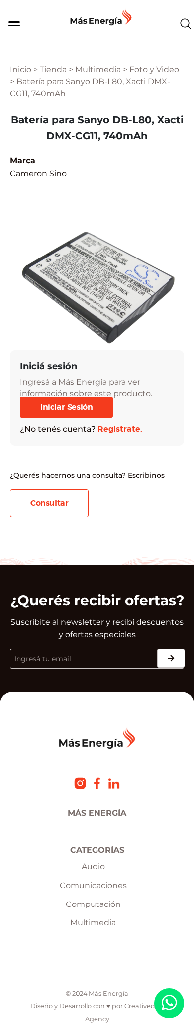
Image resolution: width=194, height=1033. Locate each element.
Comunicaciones (93, 885)
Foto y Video (154, 69)
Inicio (20, 69)
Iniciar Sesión (66, 407)
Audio (93, 866)
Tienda (53, 69)
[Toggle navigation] (10, 24)
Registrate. (119, 429)
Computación (93, 904)
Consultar (49, 503)
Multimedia (98, 69)
